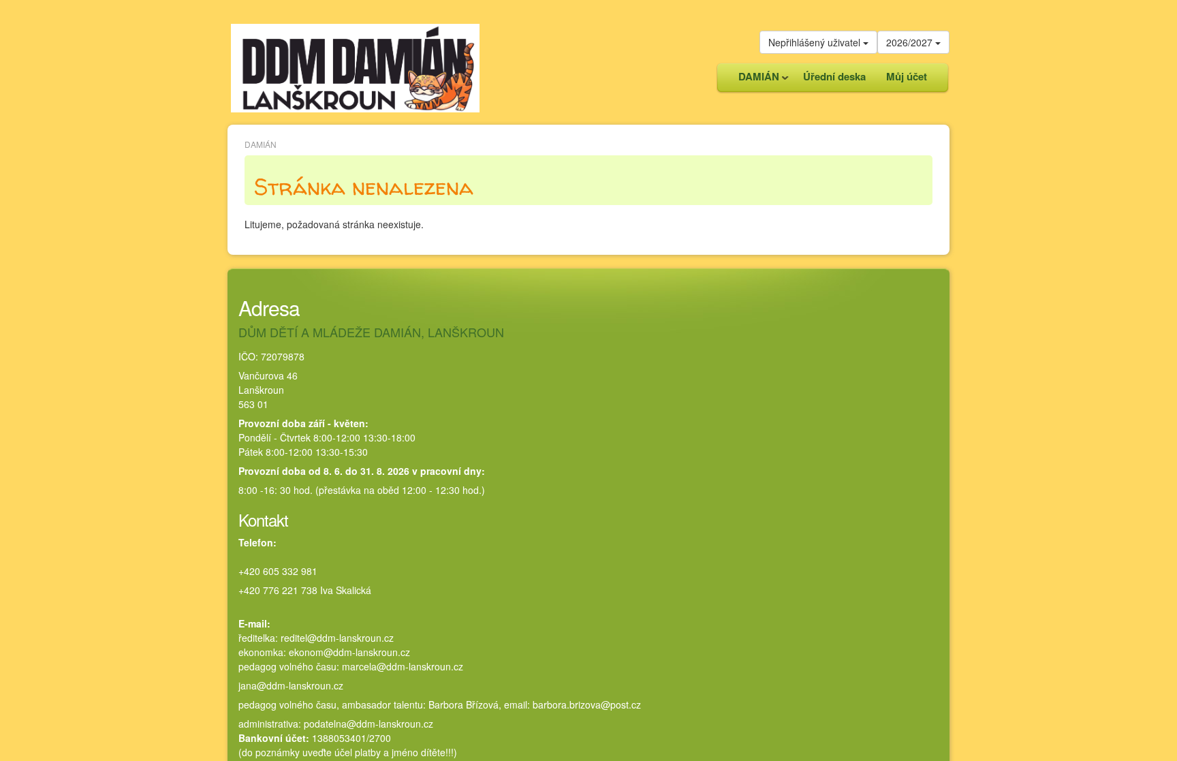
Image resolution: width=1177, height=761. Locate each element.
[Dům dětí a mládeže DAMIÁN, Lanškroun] (355, 67)
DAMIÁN (753, 80)
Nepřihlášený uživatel (815, 42)
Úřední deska (834, 76)
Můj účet (906, 76)
